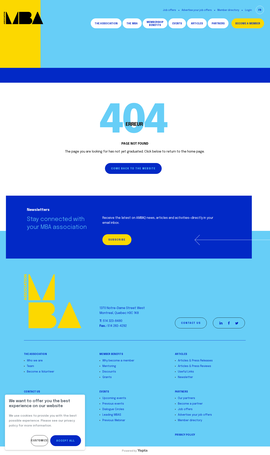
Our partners (186, 398)
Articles (197, 24)
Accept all (65, 441)
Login (248, 10)
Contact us (191, 323)
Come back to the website (133, 169)
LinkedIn (221, 323)
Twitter (237, 323)
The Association (106, 24)
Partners (218, 24)
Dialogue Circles (113, 409)
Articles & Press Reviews (194, 366)
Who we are (35, 360)
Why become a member (118, 360)
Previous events (113, 403)
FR (259, 10)
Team (30, 366)
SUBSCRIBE (117, 240)
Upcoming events (114, 398)
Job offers (169, 10)
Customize (39, 441)
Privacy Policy (185, 435)
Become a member (247, 24)
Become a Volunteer (40, 371)
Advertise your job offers (197, 10)
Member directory (228, 10)
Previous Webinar (113, 420)
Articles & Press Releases (195, 360)
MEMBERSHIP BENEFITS (155, 24)
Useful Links (186, 371)
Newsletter (185, 377)
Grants (107, 377)
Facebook (229, 323)
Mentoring (109, 366)
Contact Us (32, 392)
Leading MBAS (111, 414)
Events (177, 24)
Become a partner (190, 403)
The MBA (132, 24)
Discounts (109, 371)
